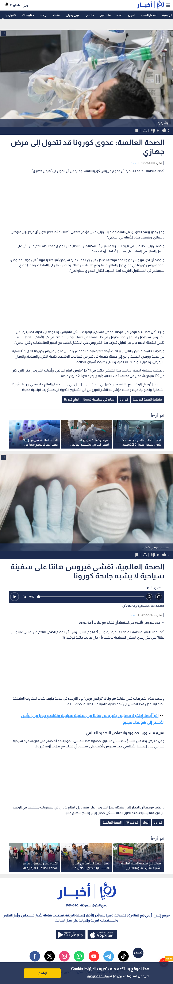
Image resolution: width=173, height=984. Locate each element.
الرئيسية (167, 15)
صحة (119, 15)
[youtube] (94, 956)
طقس (89, 15)
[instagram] (64, 956)
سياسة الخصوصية (98, 976)
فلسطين (105, 15)
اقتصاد (56, 15)
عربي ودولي (73, 15)
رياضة (43, 15)
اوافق (42, 973)
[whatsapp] (79, 956)
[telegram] (108, 956)
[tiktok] (123, 956)
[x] (49, 956)
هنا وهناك (28, 15)
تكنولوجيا (10, 15)
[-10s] (149, 597)
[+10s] (159, 597)
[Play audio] (15, 597)
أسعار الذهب (148, 15)
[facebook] (35, 956)
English (15, 5)
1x (24, 596)
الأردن (131, 15)
